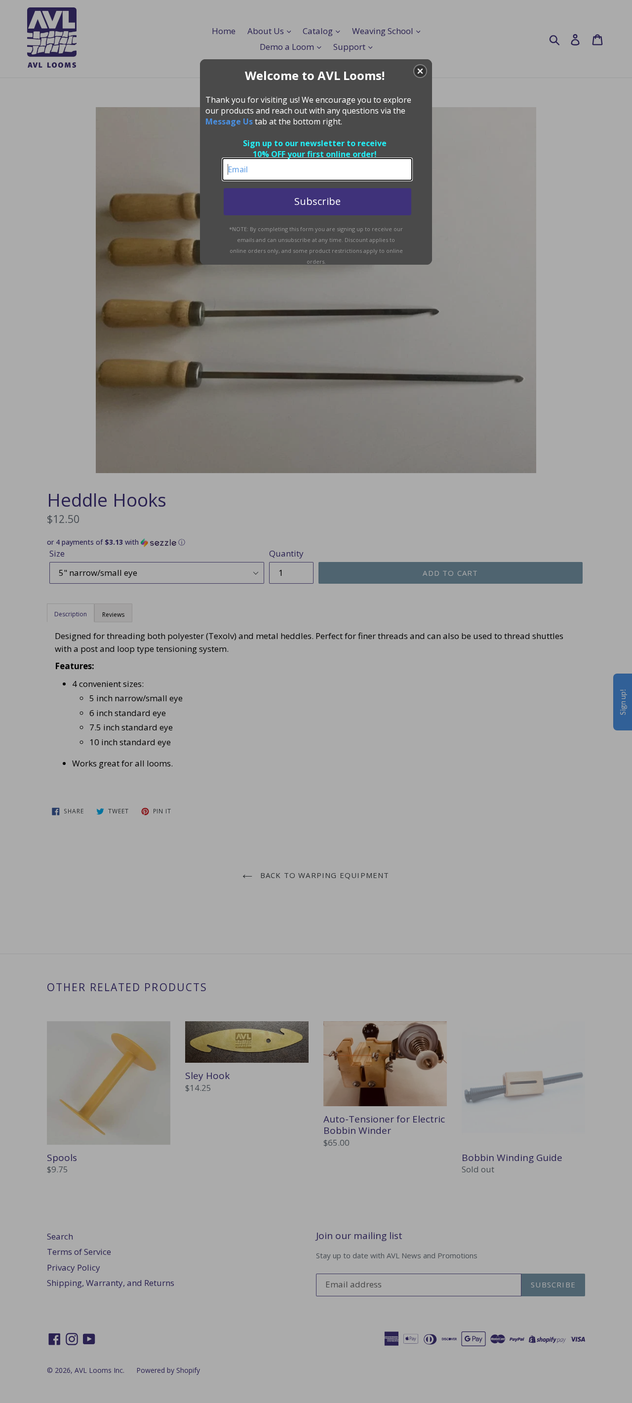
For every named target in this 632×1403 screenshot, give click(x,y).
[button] (420, 71)
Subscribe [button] (317, 201)
